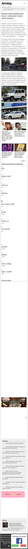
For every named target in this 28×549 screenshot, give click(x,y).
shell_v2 (4, 185)
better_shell (6, 176)
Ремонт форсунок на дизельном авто (14, 443)
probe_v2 (5, 221)
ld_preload (5, 229)
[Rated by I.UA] (11, 546)
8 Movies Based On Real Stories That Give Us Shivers (7, 155)
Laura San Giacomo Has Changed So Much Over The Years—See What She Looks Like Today (7, 135)
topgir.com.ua (14, 20)
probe (3, 212)
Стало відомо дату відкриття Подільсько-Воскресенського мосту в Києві (13, 447)
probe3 (4, 247)
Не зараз (23, 545)
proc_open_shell (7, 204)
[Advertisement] (14, 339)
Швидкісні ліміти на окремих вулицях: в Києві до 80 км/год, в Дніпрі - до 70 (13, 452)
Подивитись (15, 545)
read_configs (6, 263)
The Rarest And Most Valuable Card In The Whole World (19, 155)
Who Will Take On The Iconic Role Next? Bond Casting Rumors (20, 133)
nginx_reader (6, 271)
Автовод (7, 3)
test (2, 168)
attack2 (4, 255)
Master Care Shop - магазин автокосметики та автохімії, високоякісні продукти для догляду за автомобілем (12, 472)
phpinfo (4, 193)
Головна (4, 7)
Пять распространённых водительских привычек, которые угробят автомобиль (16, 525)
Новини (9, 7)
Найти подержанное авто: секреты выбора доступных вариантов (12, 462)
